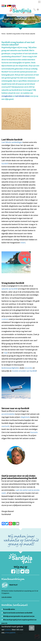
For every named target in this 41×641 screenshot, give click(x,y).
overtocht (5, 426)
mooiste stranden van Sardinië (24, 371)
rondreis (4, 319)
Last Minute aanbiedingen (11, 142)
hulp (6, 352)
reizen (22, 242)
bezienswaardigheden (10, 368)
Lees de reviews (6, 597)
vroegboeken (7, 96)
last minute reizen (22, 96)
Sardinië (4, 163)
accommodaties (8, 414)
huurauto (34, 432)
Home (3, 34)
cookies (8, 629)
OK (31, 628)
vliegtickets (25, 417)
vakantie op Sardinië (9, 288)
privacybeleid (10, 632)
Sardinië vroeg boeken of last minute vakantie (21, 34)
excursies (28, 368)
